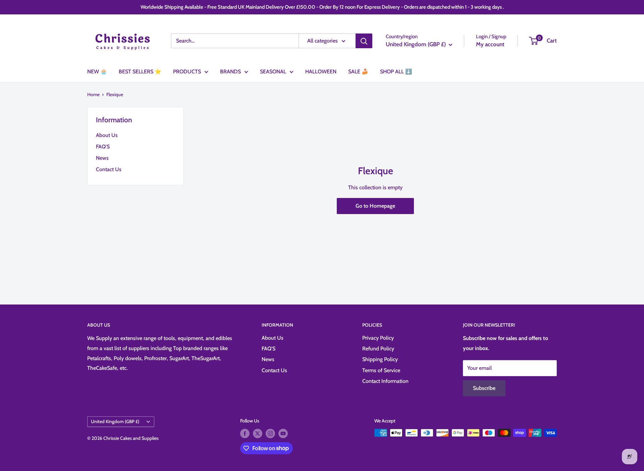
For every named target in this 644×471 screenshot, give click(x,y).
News (102, 158)
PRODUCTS (187, 71)
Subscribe (484, 388)
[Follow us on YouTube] (283, 434)
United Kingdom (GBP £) (115, 421)
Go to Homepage (375, 206)
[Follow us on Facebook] (245, 434)
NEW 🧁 (97, 71)
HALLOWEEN (320, 71)
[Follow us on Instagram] (270, 434)
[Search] (364, 40)
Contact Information (385, 381)
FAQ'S (103, 146)
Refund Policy (378, 348)
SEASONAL (273, 71)
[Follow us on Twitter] (257, 434)
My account (490, 44)
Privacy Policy (378, 338)
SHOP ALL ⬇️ (396, 71)
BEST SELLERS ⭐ (140, 71)
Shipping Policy (380, 359)
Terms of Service (381, 370)
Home (93, 94)
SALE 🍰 (358, 71)
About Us (107, 135)
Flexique (114, 94)
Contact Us (108, 169)
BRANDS (230, 71)
